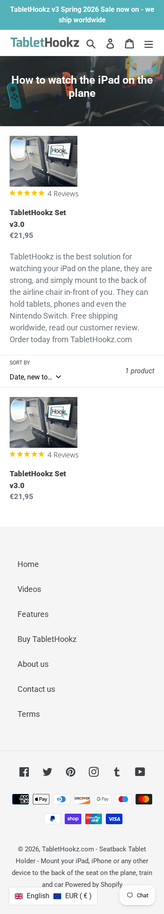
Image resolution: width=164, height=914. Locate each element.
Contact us (36, 689)
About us (33, 664)
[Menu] (148, 42)
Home (28, 564)
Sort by (20, 363)
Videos (29, 589)
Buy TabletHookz (47, 639)
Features (33, 614)
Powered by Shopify (93, 885)
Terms (28, 714)
